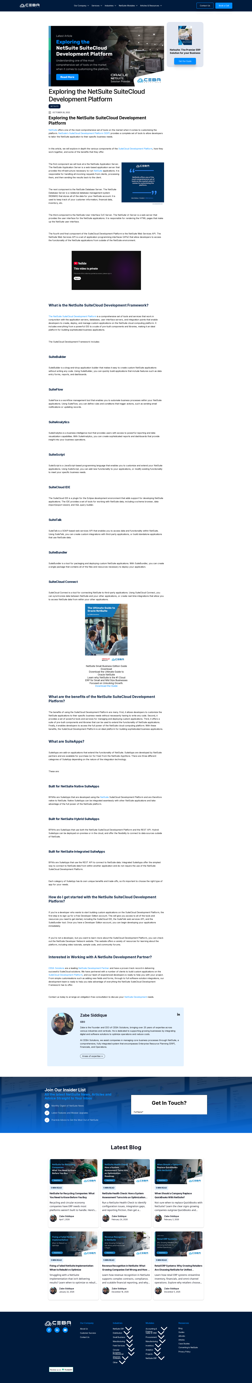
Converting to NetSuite (188, 1347)
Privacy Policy (184, 1352)
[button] (81, 5)
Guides (181, 1332)
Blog (180, 1328)
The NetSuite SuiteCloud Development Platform (72, 316)
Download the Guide (106, 686)
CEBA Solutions (56, 968)
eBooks (181, 1336)
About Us (84, 1329)
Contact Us (84, 1337)
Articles (181, 1340)
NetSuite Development (135, 997)
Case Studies (184, 1343)
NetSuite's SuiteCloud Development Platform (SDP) (84, 133)
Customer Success (88, 1333)
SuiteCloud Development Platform (135, 148)
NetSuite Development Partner (93, 968)
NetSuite (53, 130)
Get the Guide (185, 61)
